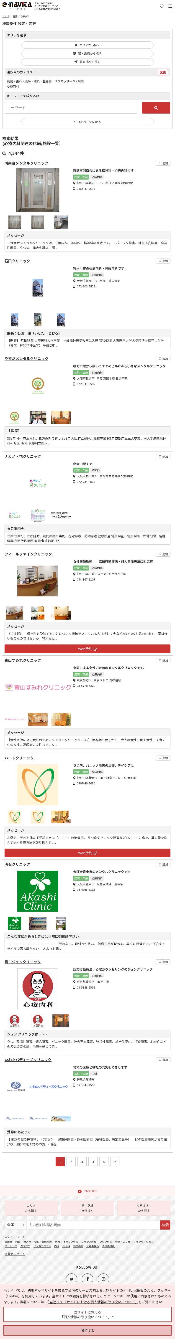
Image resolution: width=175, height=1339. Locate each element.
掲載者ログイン (15, 1254)
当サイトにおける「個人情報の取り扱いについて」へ (87, 1314)
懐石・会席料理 (43, 1241)
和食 (17, 1241)
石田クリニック (17, 261)
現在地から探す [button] (90, 61)
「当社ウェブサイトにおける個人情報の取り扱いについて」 (93, 1301)
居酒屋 (8, 1241)
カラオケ (25, 1246)
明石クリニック (17, 864)
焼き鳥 (27, 1241)
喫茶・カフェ (122, 1241)
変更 (163, 72)
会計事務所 (92, 1246)
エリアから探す (89, 45)
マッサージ (11, 1246)
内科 (56, 1246)
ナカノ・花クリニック (23, 456)
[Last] (114, 1161)
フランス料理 (88, 1241)
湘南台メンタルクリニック (26, 163)
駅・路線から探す (90, 53)
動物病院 (78, 1246)
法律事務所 (108, 1246)
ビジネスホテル (42, 1246)
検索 (165, 1225)
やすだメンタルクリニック (26, 358)
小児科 (66, 1246)
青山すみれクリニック (23, 660)
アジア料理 (106, 1241)
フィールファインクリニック (28, 554)
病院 (15, 16)
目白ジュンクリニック (23, 961)
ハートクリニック (19, 758)
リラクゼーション (144, 1241)
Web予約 (85, 648)
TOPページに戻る (89, 121)
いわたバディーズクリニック (28, 1059)
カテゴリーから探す (143, 1208)
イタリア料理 (70, 1241)
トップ (5, 16)
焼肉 (57, 1241)
